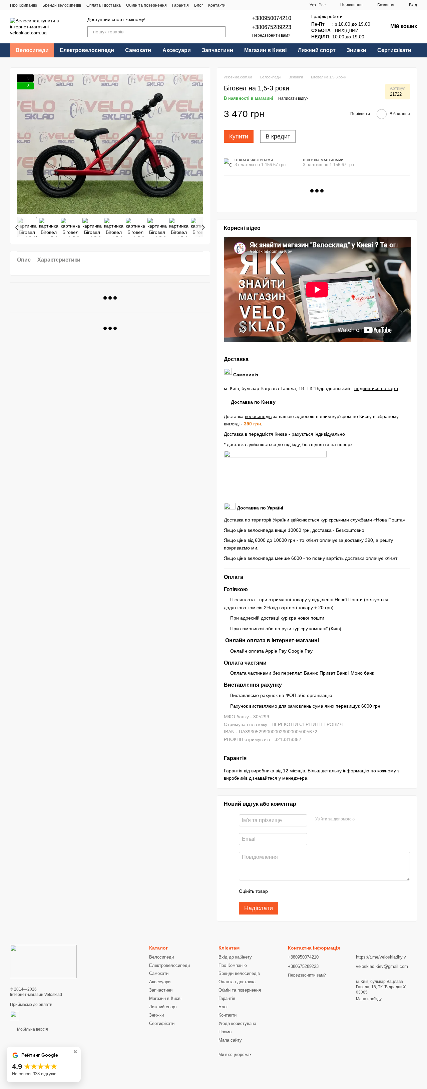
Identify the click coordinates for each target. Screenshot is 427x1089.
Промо (225, 1031)
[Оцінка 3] (300, 891)
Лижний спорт (317, 50)
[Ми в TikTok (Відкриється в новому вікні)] (291, 5)
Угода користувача (237, 1023)
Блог (198, 5)
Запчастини (217, 50)
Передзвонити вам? (271, 35)
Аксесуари (176, 50)
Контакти (217, 5)
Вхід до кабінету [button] (235, 957)
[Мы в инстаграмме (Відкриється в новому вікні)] (283, 5)
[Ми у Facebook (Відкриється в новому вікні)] (267, 5)
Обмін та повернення (146, 5)
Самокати (138, 50)
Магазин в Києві (265, 50)
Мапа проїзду (369, 999)
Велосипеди (32, 50)
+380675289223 (271, 27)
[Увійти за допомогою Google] (362, 819)
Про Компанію (23, 5)
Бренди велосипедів (61, 5)
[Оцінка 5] (321, 891)
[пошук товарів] (220, 31)
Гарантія (180, 5)
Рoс (322, 5)
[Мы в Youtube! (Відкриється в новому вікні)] (275, 5)
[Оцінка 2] (289, 891)
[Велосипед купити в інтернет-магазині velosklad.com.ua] (43, 961)
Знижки (356, 50)
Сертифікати (394, 50)
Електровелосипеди (87, 50)
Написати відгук (293, 98)
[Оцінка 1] (279, 891)
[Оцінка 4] (311, 891)
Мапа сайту (230, 1040)
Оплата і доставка (103, 5)
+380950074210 (271, 18)
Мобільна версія (32, 1029)
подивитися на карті (376, 388)
